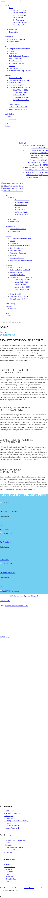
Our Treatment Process (17, 39)
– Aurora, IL (8, 816)
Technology (13, 29)
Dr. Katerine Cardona (20, 13)
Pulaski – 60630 (19, 95)
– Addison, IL (9, 811)
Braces (11, 51)
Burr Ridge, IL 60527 (16, 85)
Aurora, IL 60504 (15, 83)
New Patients (9, 37)
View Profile (4, 529)
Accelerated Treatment (17, 63)
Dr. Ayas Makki (18, 20)
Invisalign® (13, 53)
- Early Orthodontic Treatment (14, 847)
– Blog (6, 874)
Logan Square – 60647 (21, 100)
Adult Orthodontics (15, 61)
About (6, 5)
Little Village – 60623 (21, 90)
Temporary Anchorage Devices (20, 71)
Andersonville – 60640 (21, 97)
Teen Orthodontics (15, 58)
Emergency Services (16, 68)
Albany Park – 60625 (20, 92)
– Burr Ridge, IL (10, 818)
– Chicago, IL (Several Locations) (16, 821)
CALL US (22, 143)
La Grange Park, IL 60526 (18, 107)
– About (7, 864)
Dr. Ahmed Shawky (20, 22)
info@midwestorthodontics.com (16, 606)
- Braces (7, 842)
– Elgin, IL (8, 823)
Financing (12, 119)
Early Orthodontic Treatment (19, 56)
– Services (8, 869)
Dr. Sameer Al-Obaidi (20, 10)
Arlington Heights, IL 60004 (19, 80)
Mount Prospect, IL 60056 (18, 109)
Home (2, 332)
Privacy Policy (29, 888)
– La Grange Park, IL (11, 825)
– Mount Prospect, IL (11, 828)
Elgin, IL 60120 (14, 104)
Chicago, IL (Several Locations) (20, 87)
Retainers (12, 66)
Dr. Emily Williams (20, 25)
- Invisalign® (9, 845)
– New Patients (9, 867)
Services (7, 46)
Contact (7, 126)
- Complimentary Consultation (15, 840)
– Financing (8, 876)
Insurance (7, 116)
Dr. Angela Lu (18, 17)
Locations (7, 75)
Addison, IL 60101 (15, 78)
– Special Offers (10, 879)
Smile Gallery (9, 114)
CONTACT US (5, 601)
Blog (6, 123)
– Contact (7, 881)
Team (11, 8)
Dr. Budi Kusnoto (19, 15)
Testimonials (13, 32)
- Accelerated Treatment (12, 850)
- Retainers (8, 852)
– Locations (8, 872)
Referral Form (14, 41)
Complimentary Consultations (19, 49)
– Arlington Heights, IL (12, 813)
